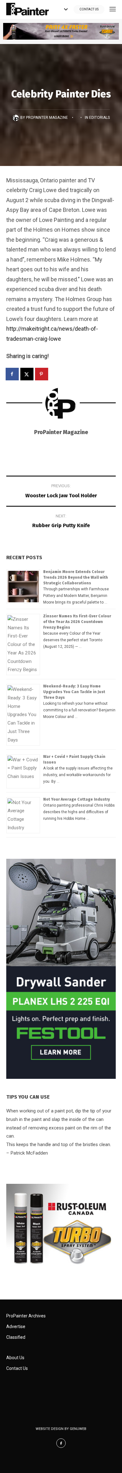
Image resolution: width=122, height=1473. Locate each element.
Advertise (15, 1326)
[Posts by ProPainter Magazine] (16, 117)
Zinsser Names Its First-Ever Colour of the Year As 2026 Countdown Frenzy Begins (77, 622)
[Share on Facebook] (12, 374)
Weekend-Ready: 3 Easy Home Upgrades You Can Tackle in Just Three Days (74, 692)
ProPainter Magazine (47, 117)
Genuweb (78, 1429)
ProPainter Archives (26, 1315)
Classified (15, 1337)
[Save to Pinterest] (42, 374)
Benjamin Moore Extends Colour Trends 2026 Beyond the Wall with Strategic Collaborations (75, 577)
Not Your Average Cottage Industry (76, 799)
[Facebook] (61, 1443)
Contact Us (89, 9)
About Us (15, 1357)
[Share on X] (27, 374)
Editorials (99, 117)
